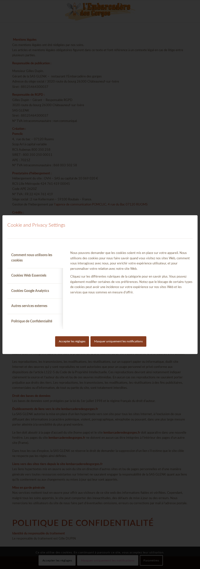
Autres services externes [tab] (29, 306)
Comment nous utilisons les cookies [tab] (31, 257)
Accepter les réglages (72, 341)
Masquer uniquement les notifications (118, 341)
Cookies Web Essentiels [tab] (28, 275)
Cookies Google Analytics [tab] (30, 291)
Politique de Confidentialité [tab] (31, 321)
